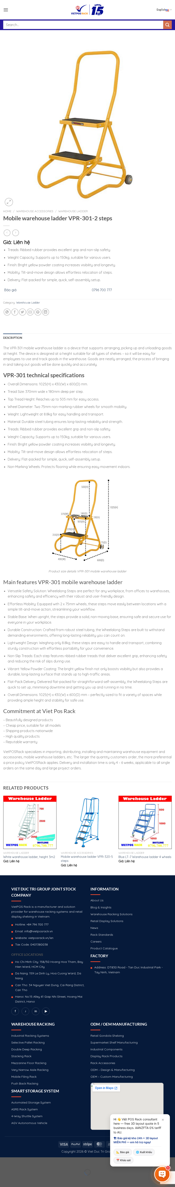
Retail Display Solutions (106, 921)
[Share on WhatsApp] (7, 312)
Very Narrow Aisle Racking (29, 1070)
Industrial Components (106, 1049)
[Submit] (167, 24)
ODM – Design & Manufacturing (112, 1070)
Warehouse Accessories (34, 211)
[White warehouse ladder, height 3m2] (30, 822)
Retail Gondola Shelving (107, 1036)
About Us (97, 900)
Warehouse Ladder (73, 211)
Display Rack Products (106, 1056)
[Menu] (5, 9)
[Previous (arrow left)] (4, 1179)
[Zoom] (9, 202)
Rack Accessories (102, 1063)
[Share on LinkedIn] (45, 312)
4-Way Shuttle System (26, 1116)
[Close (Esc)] (4, 1161)
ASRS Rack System (24, 1109)
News (94, 928)
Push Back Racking (24, 1083)
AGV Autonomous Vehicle (29, 1123)
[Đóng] (162, 1119)
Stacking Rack (21, 1056)
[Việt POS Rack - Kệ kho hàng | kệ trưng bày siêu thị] (87, 9)
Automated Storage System (31, 1102)
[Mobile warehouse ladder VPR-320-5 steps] (87, 822)
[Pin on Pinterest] (37, 312)
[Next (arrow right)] (17, 1179)
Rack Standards (101, 935)
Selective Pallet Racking (28, 1042)
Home (7, 211)
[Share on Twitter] (22, 312)
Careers (96, 941)
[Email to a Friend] (30, 312)
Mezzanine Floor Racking (28, 1063)
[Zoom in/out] (17, 1161)
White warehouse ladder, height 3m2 (29, 857)
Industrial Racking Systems (30, 1036)
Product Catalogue (104, 948)
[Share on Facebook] (14, 312)
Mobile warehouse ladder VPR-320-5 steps (87, 859)
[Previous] (3, 835)
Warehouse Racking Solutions (111, 914)
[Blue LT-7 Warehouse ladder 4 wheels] (145, 822)
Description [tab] (12, 337)
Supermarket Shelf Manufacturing (114, 1042)
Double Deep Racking (26, 1049)
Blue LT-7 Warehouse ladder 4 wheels (144, 857)
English (161, 9)
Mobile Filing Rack (23, 1077)
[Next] (171, 835)
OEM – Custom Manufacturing (111, 1077)
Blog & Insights (100, 907)
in (36, 1011)
